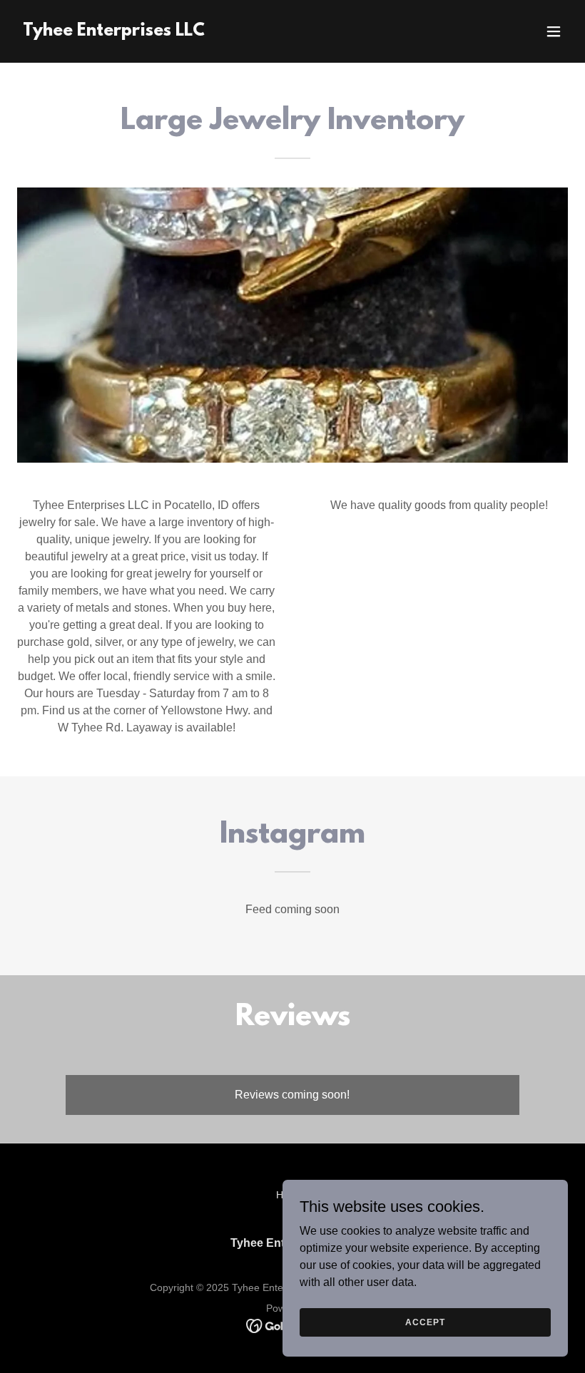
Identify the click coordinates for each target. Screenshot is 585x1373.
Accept (424, 1322)
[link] (114, 32)
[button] (553, 31)
